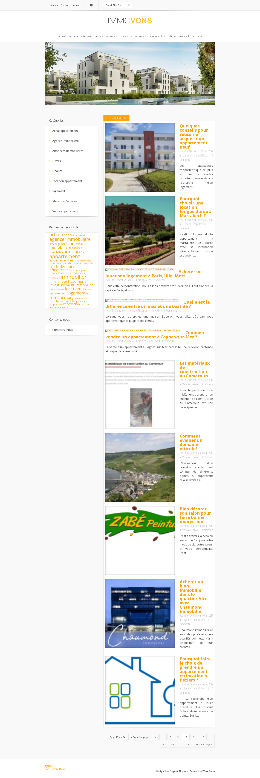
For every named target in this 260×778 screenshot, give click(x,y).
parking (69, 298)
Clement (193, 151)
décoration (68, 266)
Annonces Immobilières (195, 155)
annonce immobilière (66, 245)
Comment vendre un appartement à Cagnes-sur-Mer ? (155, 335)
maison (57, 297)
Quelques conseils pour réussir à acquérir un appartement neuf (194, 136)
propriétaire (56, 304)
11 (194, 737)
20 (164, 744)
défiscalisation (60, 270)
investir (53, 282)
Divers (56, 161)
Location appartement (195, 224)
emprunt (54, 273)
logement (146, 280)
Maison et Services (190, 384)
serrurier (85, 304)
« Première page (140, 737)
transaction (55, 307)
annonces (73, 251)
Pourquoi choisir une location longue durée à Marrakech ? (196, 207)
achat (55, 235)
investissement (72, 281)
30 (172, 744)
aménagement (58, 244)
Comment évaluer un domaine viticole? (191, 442)
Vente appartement (150, 341)
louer (88, 293)
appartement (65, 256)
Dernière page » (203, 744)
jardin (52, 289)
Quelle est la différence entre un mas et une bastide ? (157, 304)
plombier (70, 301)
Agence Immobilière (194, 620)
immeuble (55, 277)
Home (49, 766)
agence (80, 235)
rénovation (71, 304)
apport (80, 261)
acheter (68, 235)
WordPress (209, 771)
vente (65, 307)
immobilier (74, 276)
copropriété (87, 263)
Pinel (85, 298)
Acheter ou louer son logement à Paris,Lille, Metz (153, 274)
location (72, 289)
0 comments (158, 280)
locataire (60, 289)
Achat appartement (65, 131)
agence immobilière (70, 239)
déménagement (80, 270)
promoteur (81, 301)
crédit (54, 266)
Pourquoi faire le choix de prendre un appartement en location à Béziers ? (195, 669)
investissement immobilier (71, 285)
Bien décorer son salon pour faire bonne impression (195, 515)
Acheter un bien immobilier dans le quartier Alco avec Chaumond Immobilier (194, 596)
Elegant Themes (178, 771)
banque (88, 260)
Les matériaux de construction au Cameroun (195, 369)
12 (202, 737)
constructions (72, 263)
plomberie (56, 301)
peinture (78, 298)
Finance (57, 171)
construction (56, 263)
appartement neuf (63, 260)
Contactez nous (62, 330)
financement (67, 273)
